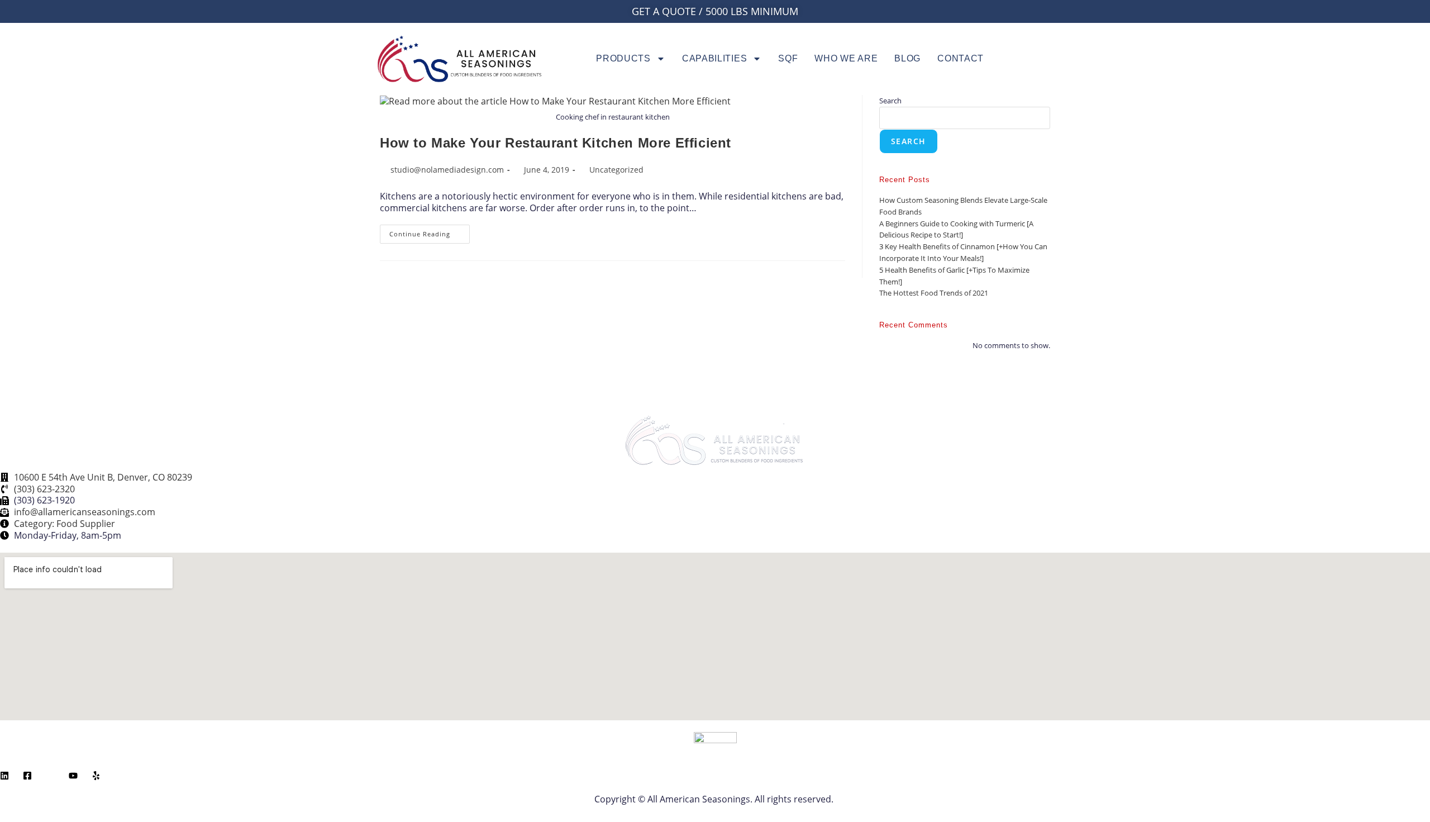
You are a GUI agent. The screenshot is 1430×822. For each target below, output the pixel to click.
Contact (960, 58)
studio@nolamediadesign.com (447, 169)
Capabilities (714, 58)
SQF (788, 58)
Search (890, 101)
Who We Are (846, 58)
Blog (907, 58)
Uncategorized (616, 169)
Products (623, 58)
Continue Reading (429, 231)
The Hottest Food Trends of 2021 (933, 293)
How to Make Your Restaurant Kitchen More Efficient (555, 142)
